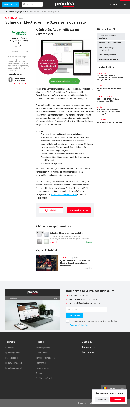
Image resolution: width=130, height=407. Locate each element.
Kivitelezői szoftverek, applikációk (111, 36)
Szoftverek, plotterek (111, 54)
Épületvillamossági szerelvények (111, 48)
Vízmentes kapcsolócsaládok (111, 43)
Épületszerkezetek (13, 368)
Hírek (12, 12)
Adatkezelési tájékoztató (79, 325)
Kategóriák (8, 4)
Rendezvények (42, 368)
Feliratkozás (75, 315)
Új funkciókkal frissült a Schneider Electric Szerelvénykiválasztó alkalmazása (65, 263)
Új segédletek (21, 12)
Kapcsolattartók (77, 210)
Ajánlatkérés (51, 210)
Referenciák (41, 363)
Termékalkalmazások (45, 358)
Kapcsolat (87, 347)
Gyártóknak (88, 352)
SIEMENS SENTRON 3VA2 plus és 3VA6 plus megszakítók (111, 99)
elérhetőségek (19, 83)
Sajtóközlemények (44, 378)
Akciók (39, 373)
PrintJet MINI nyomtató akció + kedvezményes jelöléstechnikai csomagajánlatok (111, 110)
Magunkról (87, 342)
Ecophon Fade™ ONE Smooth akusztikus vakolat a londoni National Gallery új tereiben (111, 76)
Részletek (102, 399)
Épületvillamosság (13, 363)
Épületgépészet (12, 353)
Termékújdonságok (44, 348)
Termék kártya (65, 238)
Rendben (117, 399)
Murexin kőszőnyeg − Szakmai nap (111, 121)
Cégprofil (19, 42)
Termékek (10, 342)
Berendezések (11, 358)
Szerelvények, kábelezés (111, 59)
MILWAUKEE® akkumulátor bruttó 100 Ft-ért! (111, 88)
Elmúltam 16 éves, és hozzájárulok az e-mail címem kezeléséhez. (93, 321)
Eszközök (9, 348)
